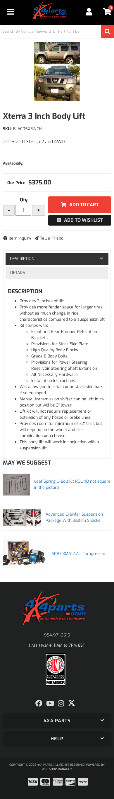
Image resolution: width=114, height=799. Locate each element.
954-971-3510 (57, 635)
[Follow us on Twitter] (71, 703)
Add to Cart (84, 205)
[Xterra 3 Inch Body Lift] (57, 71)
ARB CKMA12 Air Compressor (78, 553)
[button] (57, 31)
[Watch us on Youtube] (50, 703)
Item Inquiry (20, 238)
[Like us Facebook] (38, 703)
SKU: (7, 129)
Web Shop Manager (57, 769)
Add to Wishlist (83, 220)
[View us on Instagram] (61, 703)
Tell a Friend (51, 238)
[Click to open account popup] (89, 11)
